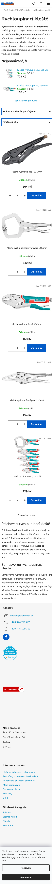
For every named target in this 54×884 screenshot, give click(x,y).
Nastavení (26, 867)
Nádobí (6, 821)
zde (4, 860)
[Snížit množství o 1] (10, 195)
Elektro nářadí (10, 816)
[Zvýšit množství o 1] (24, 195)
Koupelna (8, 825)
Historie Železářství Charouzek (19, 772)
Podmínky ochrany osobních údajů (20, 776)
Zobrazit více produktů (26, 100)
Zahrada (7, 812)
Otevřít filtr (12, 122)
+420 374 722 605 (20, 622)
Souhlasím (26, 877)
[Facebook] (6, 637)
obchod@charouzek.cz (21, 615)
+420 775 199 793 (20, 628)
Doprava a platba (11, 789)
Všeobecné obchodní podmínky (19, 780)
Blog (5, 797)
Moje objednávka (11, 785)
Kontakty (7, 793)
